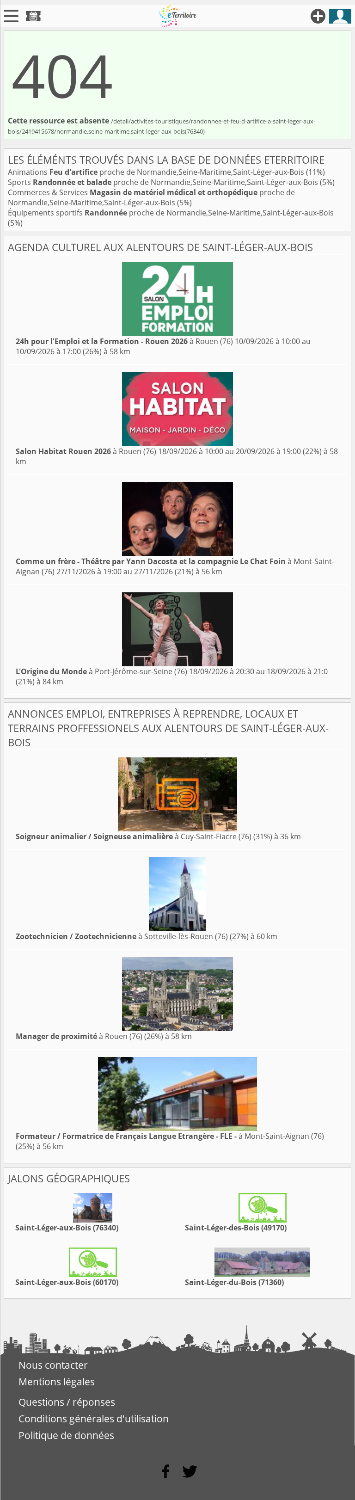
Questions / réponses (66, 1401)
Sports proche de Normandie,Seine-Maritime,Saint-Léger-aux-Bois (164, 182)
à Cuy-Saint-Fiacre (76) (133, 836)
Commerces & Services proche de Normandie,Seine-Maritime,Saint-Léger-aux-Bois (151, 197)
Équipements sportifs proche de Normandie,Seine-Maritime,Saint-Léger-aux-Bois (171, 213)
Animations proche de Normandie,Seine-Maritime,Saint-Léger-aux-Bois (157, 172)
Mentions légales (56, 1381)
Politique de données (66, 1435)
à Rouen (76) (124, 341)
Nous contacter (53, 1365)
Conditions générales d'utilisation (93, 1418)
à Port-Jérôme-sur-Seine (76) (101, 671)
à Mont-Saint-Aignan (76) (170, 1136)
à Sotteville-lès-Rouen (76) (122, 936)
